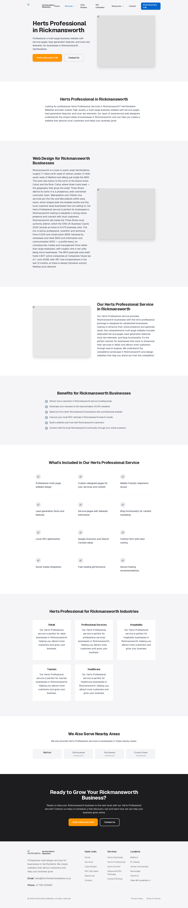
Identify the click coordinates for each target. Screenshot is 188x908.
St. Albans (135, 862)
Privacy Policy (137, 899)
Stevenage (135, 871)
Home (57, 6)
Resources (116, 6)
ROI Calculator (100, 6)
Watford (134, 857)
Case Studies (83, 6)
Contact (132, 6)
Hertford (134, 876)
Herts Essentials (115, 857)
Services (69, 6)
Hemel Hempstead (139, 866)
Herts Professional (116, 862)
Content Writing (114, 879)
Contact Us (73, 58)
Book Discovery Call (150, 6)
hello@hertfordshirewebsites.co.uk (53, 878)
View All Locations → (140, 880)
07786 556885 (44, 885)
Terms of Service (153, 899)
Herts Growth (113, 866)
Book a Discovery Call (47, 58)
